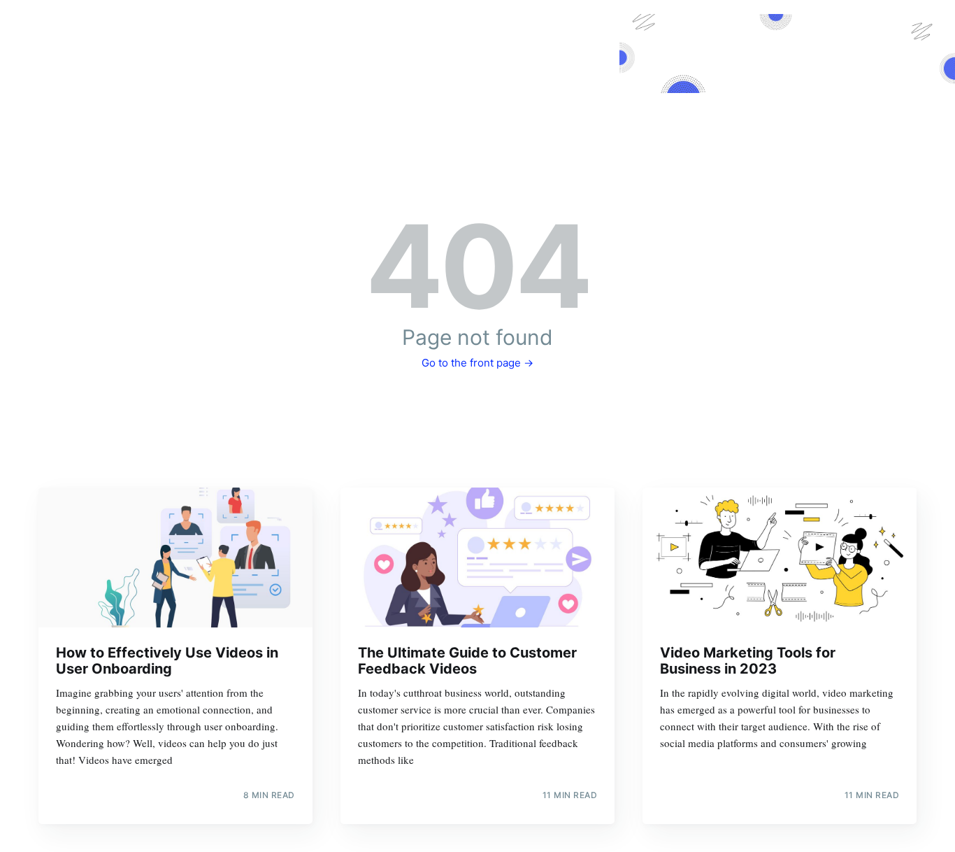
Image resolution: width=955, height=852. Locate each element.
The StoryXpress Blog (477, 71)
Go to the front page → (477, 362)
